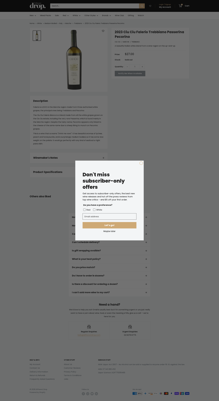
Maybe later (109, 231)
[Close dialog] (141, 163)
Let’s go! (109, 225)
